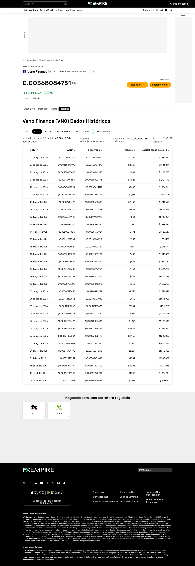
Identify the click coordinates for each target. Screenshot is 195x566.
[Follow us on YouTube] (166, 10)
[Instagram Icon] (47, 483)
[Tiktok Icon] (64, 483)
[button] (5, 4)
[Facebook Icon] (30, 483)
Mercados (43, 108)
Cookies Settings (129, 496)
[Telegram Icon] (53, 483)
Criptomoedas (29, 60)
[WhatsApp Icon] (58, 483)
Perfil (54, 108)
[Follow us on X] (157, 10)
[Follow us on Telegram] (170, 10)
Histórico (64, 108)
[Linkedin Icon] (35, 483)
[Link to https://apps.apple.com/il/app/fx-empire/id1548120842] (38, 493)
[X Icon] (24, 483)
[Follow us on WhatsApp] (161, 10)
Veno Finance (45, 60)
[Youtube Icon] (41, 483)
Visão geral (29, 108)
